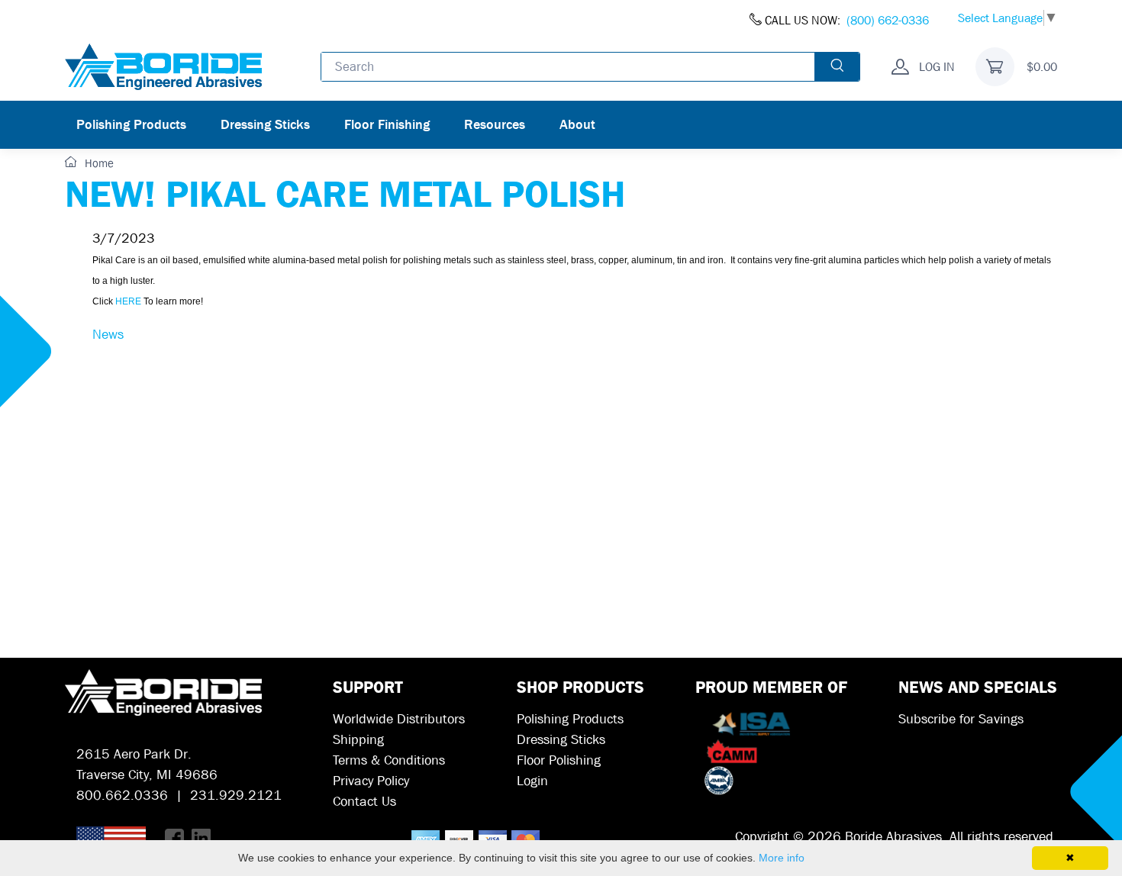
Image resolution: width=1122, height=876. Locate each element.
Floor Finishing (387, 125)
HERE (128, 301)
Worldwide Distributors (399, 719)
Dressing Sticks (265, 125)
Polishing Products (131, 125)
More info (781, 858)
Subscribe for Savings (961, 719)
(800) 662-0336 (887, 20)
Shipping (358, 740)
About (577, 125)
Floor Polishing (559, 760)
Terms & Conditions (389, 760)
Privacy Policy (371, 781)
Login (532, 781)
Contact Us (364, 801)
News (108, 334)
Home (98, 163)
